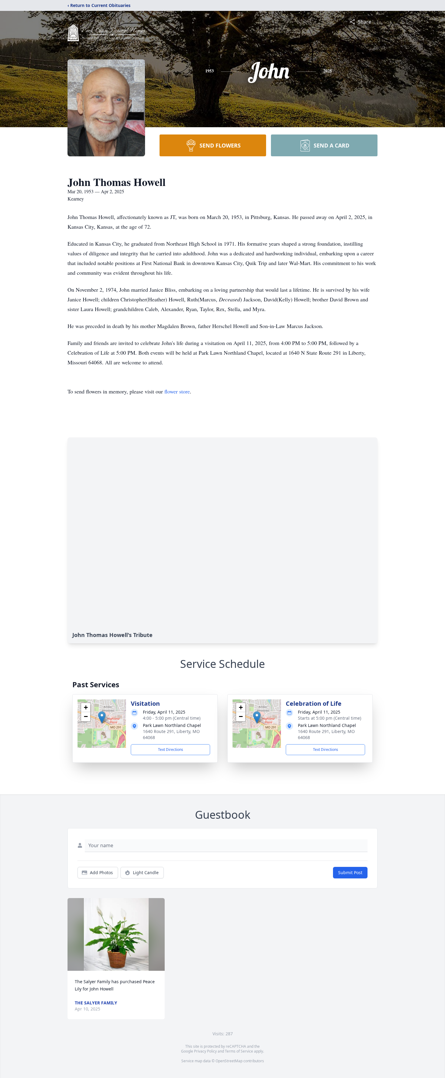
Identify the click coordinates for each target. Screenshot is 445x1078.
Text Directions (170, 749)
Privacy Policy (205, 1051)
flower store (177, 391)
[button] (102, 717)
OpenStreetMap (229, 1060)
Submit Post (350, 872)
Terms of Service (239, 1051)
